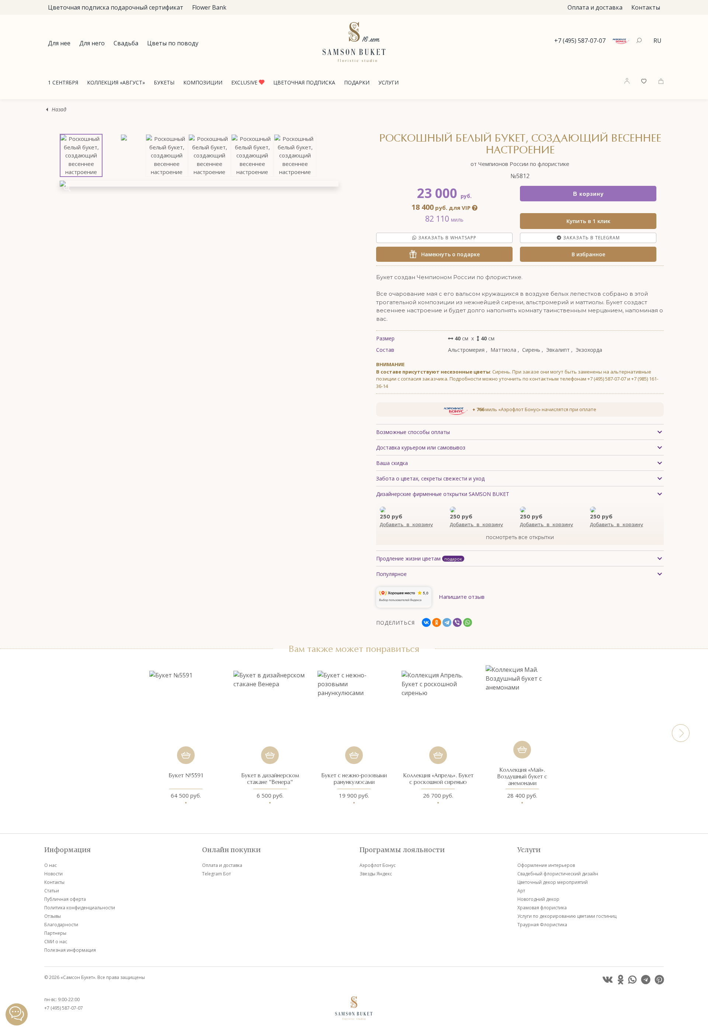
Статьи (51, 891)
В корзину (588, 194)
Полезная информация (70, 950)
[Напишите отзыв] (462, 605)
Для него (92, 43)
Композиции (202, 82)
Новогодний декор (538, 899)
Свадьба (126, 43)
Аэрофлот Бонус (378, 865)
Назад (59, 109)
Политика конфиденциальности (79, 908)
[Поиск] (640, 40)
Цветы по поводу (172, 43)
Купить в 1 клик (588, 221)
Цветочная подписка (304, 82)
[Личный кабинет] (626, 80)
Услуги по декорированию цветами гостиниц (567, 916)
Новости (53, 874)
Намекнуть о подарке (448, 254)
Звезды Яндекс (376, 874)
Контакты (645, 7)
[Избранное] (644, 80)
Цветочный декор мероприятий (552, 882)
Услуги (388, 82)
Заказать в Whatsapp (446, 238)
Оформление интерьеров (546, 865)
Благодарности (61, 924)
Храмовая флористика (542, 908)
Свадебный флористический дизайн (557, 874)
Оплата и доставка (595, 7)
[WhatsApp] (467, 622)
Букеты (164, 82)
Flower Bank (209, 7)
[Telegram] (446, 622)
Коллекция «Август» (116, 82)
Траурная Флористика (542, 924)
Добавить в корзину (406, 525)
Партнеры (55, 933)
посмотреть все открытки (520, 537)
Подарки (356, 82)
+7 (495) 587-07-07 (579, 41)
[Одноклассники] (436, 622)
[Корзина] (661, 80)
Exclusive (245, 82)
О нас (50, 865)
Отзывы (52, 916)
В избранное (588, 254)
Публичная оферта (65, 899)
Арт (521, 891)
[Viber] (457, 622)
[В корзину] (186, 755)
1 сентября (63, 82)
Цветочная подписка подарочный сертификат (115, 7)
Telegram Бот (216, 874)
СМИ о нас (55, 941)
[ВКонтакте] (426, 622)
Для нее (59, 43)
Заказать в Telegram (591, 238)
